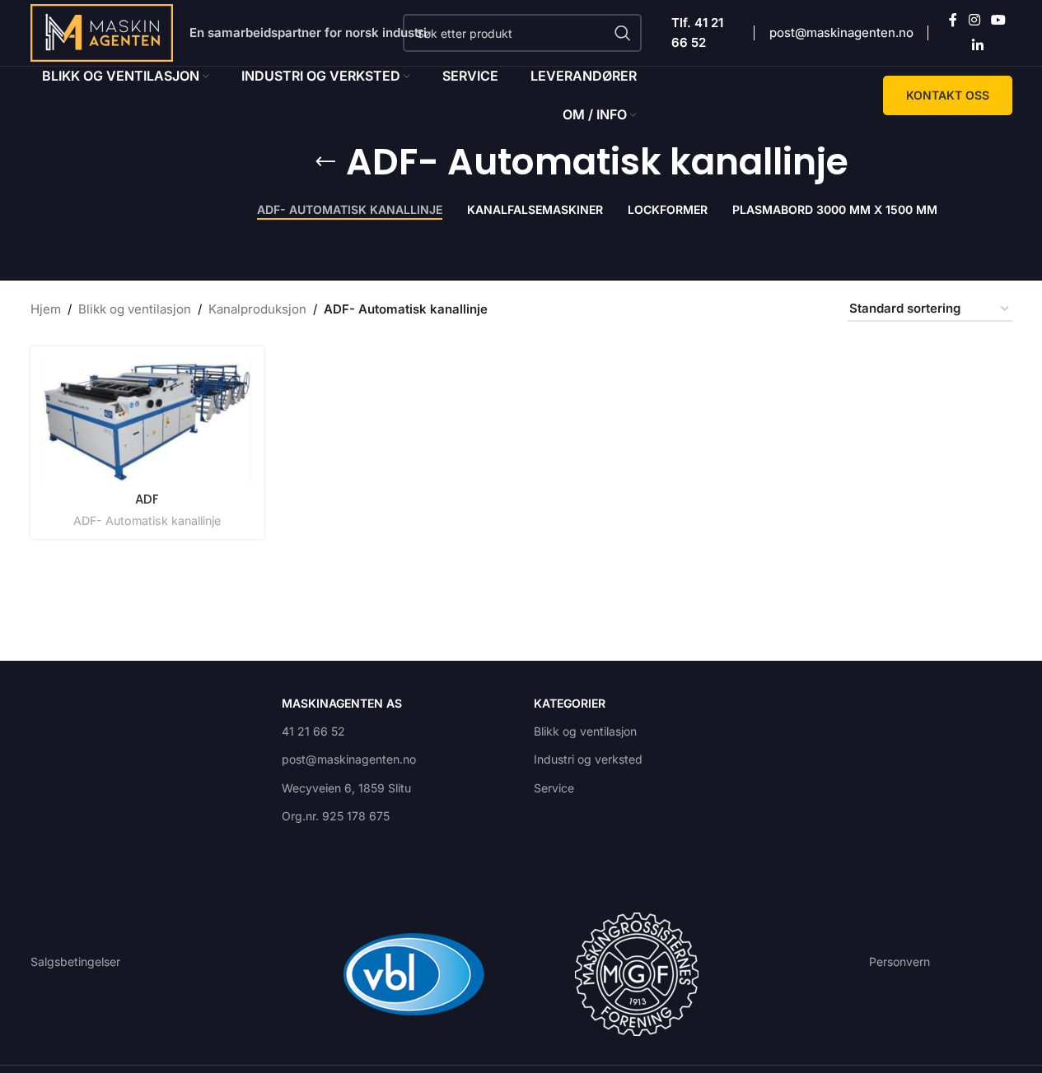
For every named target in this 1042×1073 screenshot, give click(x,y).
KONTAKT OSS (947, 95)
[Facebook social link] (953, 20)
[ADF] (147, 421)
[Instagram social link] (974, 20)
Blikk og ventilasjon (134, 309)
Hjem (45, 309)
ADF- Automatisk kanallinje (147, 520)
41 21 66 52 (313, 731)
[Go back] (325, 162)
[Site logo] (102, 31)
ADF (147, 499)
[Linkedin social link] (977, 45)
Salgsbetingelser (75, 961)
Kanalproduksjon (257, 309)
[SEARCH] (623, 33)
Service (554, 788)
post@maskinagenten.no (841, 32)
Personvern (899, 961)
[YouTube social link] (999, 20)
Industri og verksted (588, 759)
